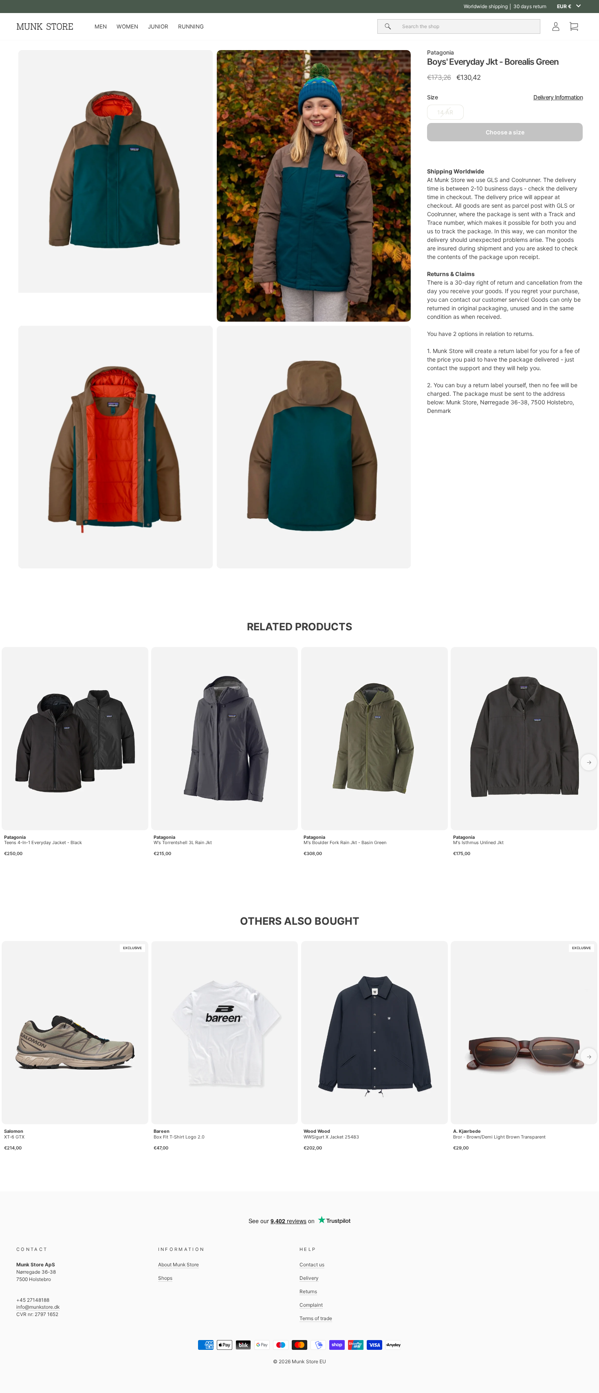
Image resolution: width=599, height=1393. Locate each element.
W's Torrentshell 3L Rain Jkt (183, 842)
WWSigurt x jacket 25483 (331, 1137)
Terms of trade (316, 1318)
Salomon (13, 1131)
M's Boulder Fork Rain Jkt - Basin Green (345, 842)
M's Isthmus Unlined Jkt (478, 842)
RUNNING (191, 26)
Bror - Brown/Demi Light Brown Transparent (499, 1137)
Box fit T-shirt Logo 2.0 (179, 1137)
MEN (101, 26)
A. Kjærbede (467, 1131)
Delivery (309, 1278)
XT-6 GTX (14, 1137)
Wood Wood (317, 1131)
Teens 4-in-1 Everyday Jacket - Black (43, 842)
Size (505, 97)
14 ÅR (445, 112)
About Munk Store (178, 1264)
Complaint (311, 1305)
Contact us (312, 1264)
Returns (308, 1291)
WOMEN (127, 26)
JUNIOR (158, 26)
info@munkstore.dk (37, 1307)
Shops (165, 1278)
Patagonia (440, 52)
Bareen (162, 1131)
